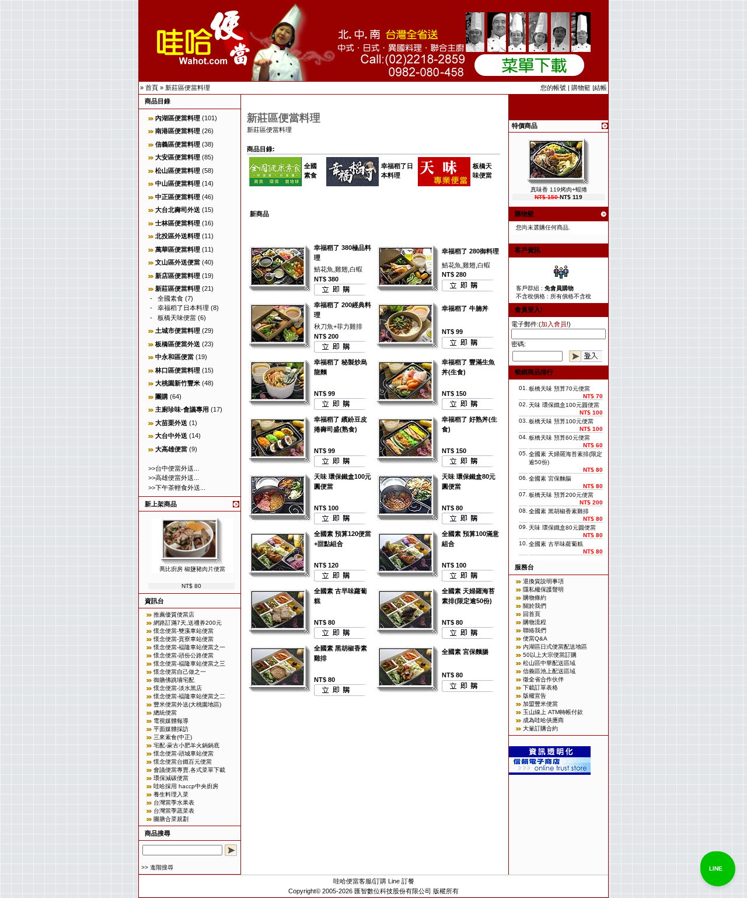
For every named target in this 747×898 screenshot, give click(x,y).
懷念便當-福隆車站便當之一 (189, 647)
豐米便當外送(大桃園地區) (187, 704)
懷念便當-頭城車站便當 (183, 753)
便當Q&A (535, 638)
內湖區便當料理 (177, 117)
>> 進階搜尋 (157, 867)
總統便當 (165, 712)
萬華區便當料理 (177, 249)
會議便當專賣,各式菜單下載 (189, 770)
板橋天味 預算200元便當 (561, 495)
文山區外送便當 (177, 262)
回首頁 (531, 614)
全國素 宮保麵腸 (465, 651)
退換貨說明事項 (543, 581)
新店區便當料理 (177, 275)
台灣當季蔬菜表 (173, 810)
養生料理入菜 (171, 794)
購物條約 (534, 597)
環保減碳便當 (171, 778)
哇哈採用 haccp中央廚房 (185, 786)
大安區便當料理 (177, 157)
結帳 (600, 87)
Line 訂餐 (401, 881)
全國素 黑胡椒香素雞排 (559, 511)
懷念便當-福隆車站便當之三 (189, 663)
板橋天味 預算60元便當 (559, 437)
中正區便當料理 (177, 196)
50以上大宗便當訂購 (550, 655)
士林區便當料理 (177, 223)
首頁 (151, 87)
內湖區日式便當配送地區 (555, 646)
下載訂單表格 (540, 687)
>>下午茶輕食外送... (176, 487)
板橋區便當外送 (177, 343)
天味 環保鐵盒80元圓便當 (562, 527)
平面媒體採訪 (171, 729)
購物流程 (534, 622)
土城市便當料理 (177, 330)
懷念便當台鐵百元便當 (182, 761)
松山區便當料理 (177, 170)
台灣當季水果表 (173, 802)
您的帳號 (553, 87)
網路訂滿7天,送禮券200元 (187, 622)
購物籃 (581, 87)
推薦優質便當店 (173, 614)
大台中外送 (171, 435)
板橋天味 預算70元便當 (559, 388)
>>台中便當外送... (173, 468)
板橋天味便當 (177, 317)
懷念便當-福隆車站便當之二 (189, 696)
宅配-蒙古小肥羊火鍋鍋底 (186, 745)
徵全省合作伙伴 (543, 679)
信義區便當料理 (177, 144)
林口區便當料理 (177, 370)
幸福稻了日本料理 (183, 307)
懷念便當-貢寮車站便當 (183, 639)
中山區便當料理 (177, 183)
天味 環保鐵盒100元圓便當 (564, 405)
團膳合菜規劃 (171, 819)
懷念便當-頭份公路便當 (183, 655)
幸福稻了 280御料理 (470, 251)
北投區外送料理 (177, 235)
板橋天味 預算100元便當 (561, 421)
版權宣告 (534, 695)
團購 (161, 396)
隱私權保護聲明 (543, 589)
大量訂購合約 (540, 728)
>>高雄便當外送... (173, 477)
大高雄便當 (171, 449)
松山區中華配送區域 (549, 663)
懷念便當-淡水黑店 (177, 688)
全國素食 (170, 298)
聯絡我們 (534, 630)
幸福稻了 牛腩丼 (465, 308)
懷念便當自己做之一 (179, 672)
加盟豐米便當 (540, 704)
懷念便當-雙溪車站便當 (183, 631)
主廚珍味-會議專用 (182, 409)
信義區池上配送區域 (549, 671)
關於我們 (534, 606)
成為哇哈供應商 (543, 720)
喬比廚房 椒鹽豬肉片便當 (192, 569)
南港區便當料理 (177, 130)
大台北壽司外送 (177, 209)
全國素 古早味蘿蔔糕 (556, 544)
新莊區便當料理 (187, 87)
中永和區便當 (174, 356)
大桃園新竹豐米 (177, 383)
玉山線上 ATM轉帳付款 (553, 712)
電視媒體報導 (171, 721)
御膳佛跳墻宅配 (173, 680)
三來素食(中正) (172, 737)
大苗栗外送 (171, 422)
